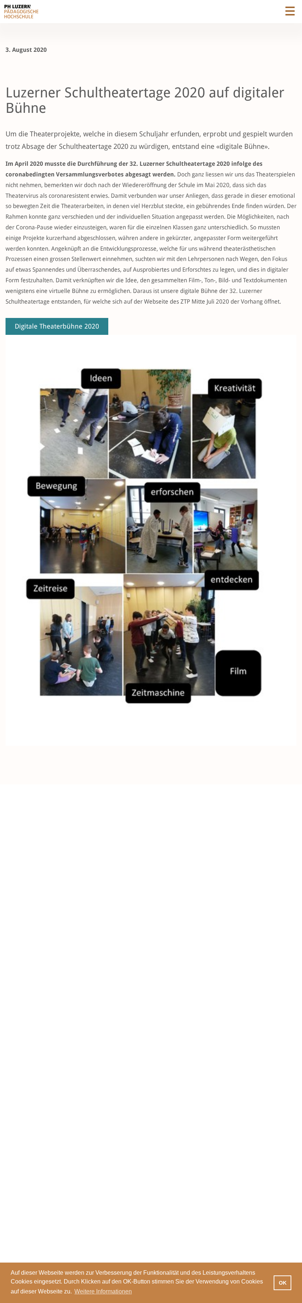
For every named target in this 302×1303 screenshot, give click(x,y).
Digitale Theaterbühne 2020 (57, 326)
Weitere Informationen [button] (103, 1291)
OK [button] (283, 1283)
